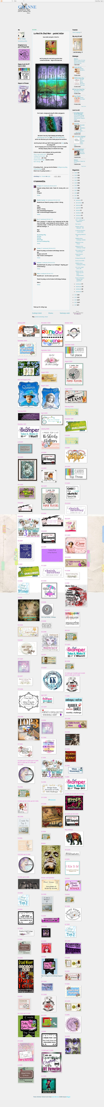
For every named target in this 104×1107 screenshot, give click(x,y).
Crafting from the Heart (39, 156)
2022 (75, 183)
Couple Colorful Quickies (79, 254)
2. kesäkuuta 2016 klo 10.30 (48, 262)
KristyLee (39, 186)
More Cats (47, 137)
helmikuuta (78, 289)
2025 (75, 175)
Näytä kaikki (83, 106)
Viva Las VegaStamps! (79, 149)
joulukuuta (78, 200)
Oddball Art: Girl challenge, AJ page (80, 247)
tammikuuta (79, 291)
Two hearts (78, 224)
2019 (75, 190)
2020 (76, 188)
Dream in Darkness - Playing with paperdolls (80, 279)
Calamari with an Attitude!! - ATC (79, 227)
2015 (75, 295)
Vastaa (38, 195)
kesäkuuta (78, 215)
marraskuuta (79, 203)
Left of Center (37, 158)
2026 (75, 173)
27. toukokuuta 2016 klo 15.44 (48, 248)
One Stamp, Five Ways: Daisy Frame (79, 91)
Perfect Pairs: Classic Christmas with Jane (82, 82)
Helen (38, 273)
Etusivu (50, 313)
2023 (75, 180)
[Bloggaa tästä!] (56, 176)
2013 (75, 300)
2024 (75, 178)
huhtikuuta (78, 284)
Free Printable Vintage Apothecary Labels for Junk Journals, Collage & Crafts (79, 117)
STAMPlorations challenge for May (80, 264)
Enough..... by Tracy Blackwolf (82, 152)
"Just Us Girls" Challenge (79, 136)
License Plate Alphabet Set (58, 137)
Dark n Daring (37, 161)
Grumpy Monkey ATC (80, 258)
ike (37, 219)
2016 (75, 198)
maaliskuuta (79, 286)
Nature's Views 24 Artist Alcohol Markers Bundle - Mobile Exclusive (79, 62)
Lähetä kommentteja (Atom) (41, 317)
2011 (75, 305)
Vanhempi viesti (65, 313)
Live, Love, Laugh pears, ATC (79, 267)
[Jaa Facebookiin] (58, 176)
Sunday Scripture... (82, 69)
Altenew (76, 59)
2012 (75, 302)
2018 (75, 193)
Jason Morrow (55, 1097)
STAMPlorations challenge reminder (80, 239)
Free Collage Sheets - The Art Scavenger (79, 113)
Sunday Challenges (82, 98)
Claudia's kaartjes (41, 200)
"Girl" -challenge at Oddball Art (80, 220)
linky (62, 143)
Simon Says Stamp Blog (79, 89)
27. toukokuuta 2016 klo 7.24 (46, 219)
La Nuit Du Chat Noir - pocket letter (80, 231)
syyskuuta (78, 208)
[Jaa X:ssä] (57, 176)
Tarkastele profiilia (22, 41)
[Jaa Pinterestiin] (60, 176)
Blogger (68, 1097)
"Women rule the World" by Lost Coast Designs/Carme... (79, 273)
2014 (75, 297)
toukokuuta (79, 218)
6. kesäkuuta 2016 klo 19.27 (46, 273)
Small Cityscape (41, 137)
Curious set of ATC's (79, 260)
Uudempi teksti (37, 313)
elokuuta (78, 210)
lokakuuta (78, 205)
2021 (75, 185)
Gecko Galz (76, 124)
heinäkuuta (78, 213)
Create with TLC (78, 67)
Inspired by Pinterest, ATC (80, 235)
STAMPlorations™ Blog (79, 78)
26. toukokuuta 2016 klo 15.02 (53, 200)
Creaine (39, 248)
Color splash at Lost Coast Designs (80, 251)
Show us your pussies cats (40, 154)
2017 (75, 195)
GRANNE (27, 7)
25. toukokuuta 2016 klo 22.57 (49, 186)
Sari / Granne (22, 39)
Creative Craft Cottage (39, 160)
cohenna (39, 262)
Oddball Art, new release (79, 243)
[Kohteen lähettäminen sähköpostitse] (54, 176)
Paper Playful (77, 96)
